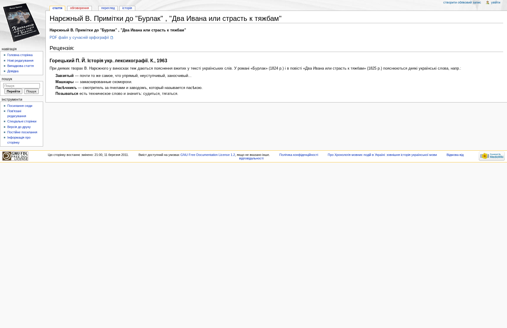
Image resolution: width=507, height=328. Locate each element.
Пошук (7, 79)
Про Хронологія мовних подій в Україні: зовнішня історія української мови (382, 155)
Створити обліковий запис (462, 2)
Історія (127, 8)
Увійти (495, 2)
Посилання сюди (19, 105)
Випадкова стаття (20, 66)
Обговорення (79, 8)
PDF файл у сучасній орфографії (79, 38)
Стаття (57, 8)
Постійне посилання (22, 132)
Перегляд (108, 8)
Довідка (12, 71)
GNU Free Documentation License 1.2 (207, 155)
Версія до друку (19, 127)
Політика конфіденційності (298, 155)
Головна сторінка (20, 55)
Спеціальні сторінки (21, 121)
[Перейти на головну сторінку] (22, 23)
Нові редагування (20, 60)
